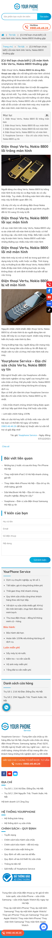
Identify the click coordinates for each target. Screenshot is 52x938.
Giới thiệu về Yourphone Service (19, 868)
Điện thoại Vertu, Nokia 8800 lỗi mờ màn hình (27, 129)
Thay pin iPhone (10, 914)
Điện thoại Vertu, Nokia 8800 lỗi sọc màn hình (27, 125)
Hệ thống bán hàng (13, 818)
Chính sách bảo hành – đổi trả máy (21, 844)
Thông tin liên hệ (12, 863)
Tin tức (21, 46)
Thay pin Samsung (29, 914)
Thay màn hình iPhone (29, 918)
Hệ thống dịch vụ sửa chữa (17, 823)
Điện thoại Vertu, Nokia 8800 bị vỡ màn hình (26, 132)
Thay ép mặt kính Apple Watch (30, 911)
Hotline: (27, 763)
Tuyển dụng (10, 834)
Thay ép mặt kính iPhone (15, 908)
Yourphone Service (26, 6)
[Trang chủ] (2, 34)
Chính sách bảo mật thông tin (18, 849)
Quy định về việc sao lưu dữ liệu (19, 854)
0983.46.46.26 (39, 28)
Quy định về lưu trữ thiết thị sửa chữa (22, 859)
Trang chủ (8, 46)
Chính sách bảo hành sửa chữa (19, 839)
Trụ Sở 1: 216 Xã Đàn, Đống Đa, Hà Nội (23, 788)
